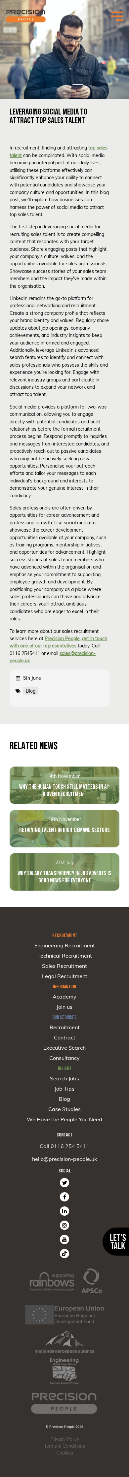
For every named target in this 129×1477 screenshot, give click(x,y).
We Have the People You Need (64, 1119)
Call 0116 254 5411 (65, 1146)
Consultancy (64, 1058)
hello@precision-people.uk (64, 1159)
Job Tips (64, 1088)
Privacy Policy (64, 1439)
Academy (64, 996)
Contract (64, 1037)
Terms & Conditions (64, 1446)
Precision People (62, 638)
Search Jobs (64, 1078)
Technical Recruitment (64, 955)
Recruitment (65, 1027)
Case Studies (64, 1109)
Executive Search (64, 1047)
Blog (64, 1098)
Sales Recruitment (64, 965)
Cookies (64, 1453)
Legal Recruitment (64, 976)
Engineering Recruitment (64, 945)
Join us (64, 1006)
